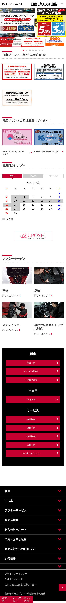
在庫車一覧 (30, 400)
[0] (23, 50)
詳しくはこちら (10, 295)
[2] (30, 50)
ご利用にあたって (14, 579)
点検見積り (31, 436)
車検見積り (31, 419)
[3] (33, 50)
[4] (36, 50)
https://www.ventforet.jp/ (46, 151)
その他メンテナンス (31, 453)
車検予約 (31, 428)
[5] (39, 50)
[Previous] (1, 23)
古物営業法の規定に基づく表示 (20, 584)
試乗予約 (31, 363)
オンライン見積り (31, 371)
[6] (42, 50)
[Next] (64, 23)
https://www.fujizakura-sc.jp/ (13, 152)
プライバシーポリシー (16, 573)
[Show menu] (62, 4)
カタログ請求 (31, 380)
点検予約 (31, 445)
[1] (26, 50)
